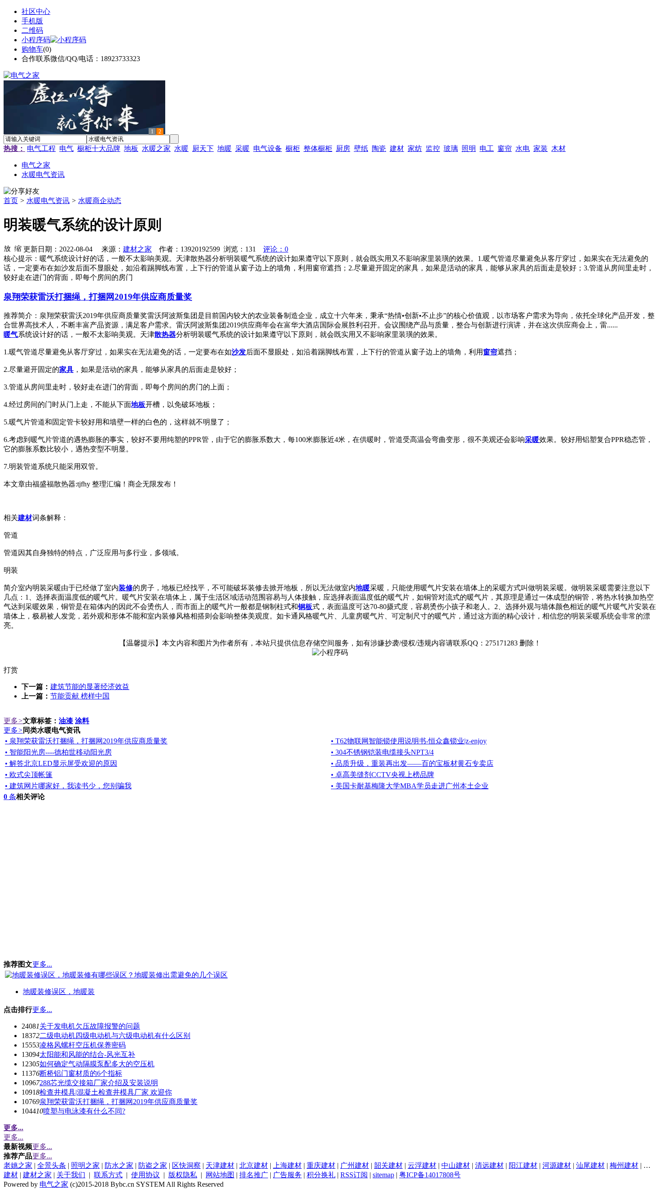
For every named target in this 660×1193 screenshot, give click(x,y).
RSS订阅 (354, 1175)
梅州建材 (624, 1165)
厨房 (343, 148)
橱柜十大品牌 (98, 148)
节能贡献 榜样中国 (80, 696)
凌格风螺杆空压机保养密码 (83, 1045)
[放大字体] (7, 248)
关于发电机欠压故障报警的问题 (90, 1026)
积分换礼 (321, 1175)
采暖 (242, 148)
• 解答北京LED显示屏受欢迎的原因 (61, 763)
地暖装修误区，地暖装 (59, 991)
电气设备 (267, 148)
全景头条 (51, 1165)
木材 (558, 148)
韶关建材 (388, 1165)
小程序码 (36, 40)
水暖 (181, 148)
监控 (433, 148)
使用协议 (145, 1175)
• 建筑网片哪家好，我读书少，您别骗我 (68, 786)
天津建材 (220, 1165)
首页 (11, 200)
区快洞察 (186, 1165)
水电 (522, 148)
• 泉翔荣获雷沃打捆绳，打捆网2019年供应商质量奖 (86, 741)
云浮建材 (422, 1165)
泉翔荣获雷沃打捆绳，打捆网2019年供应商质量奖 (119, 1101)
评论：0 (275, 249)
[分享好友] (22, 191)
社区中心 (36, 11)
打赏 (11, 670)
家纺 (415, 148)
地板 (131, 148)
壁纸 (361, 148)
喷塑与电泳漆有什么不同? (84, 1111)
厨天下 (203, 148)
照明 (469, 148)
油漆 (66, 721)
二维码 (32, 30)
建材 (397, 148)
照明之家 (85, 1165)
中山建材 (455, 1165)
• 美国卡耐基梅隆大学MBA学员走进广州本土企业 (409, 786)
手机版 (32, 21)
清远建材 (489, 1165)
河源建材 (556, 1165)
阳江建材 (523, 1165)
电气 (66, 148)
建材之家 (137, 249)
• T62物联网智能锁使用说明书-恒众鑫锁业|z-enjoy (409, 741)
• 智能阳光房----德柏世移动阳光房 (58, 752)
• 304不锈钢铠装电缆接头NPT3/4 (382, 752)
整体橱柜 (318, 148)
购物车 (32, 49)
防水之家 (119, 1165)
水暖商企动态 (99, 200)
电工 (487, 148)
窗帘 (504, 148)
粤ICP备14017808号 (430, 1175)
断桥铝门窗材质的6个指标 (81, 1073)
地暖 (224, 148)
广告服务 (287, 1175)
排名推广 (253, 1175)
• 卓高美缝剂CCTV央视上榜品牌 (382, 774)
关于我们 (71, 1175)
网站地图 (220, 1175)
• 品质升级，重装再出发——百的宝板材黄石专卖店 (412, 763)
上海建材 (287, 1165)
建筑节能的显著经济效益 (89, 686)
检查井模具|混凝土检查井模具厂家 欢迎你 (106, 1092)
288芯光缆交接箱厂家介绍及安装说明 (99, 1083)
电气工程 (41, 148)
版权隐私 (182, 1175)
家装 (540, 148)
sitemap (383, 1175)
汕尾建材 (590, 1165)
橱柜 (293, 148)
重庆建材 (321, 1165)
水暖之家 (156, 148)
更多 (13, 721)
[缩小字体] (18, 248)
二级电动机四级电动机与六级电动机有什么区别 (115, 1035)
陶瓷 (379, 148)
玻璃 (451, 148)
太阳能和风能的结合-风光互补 (87, 1054)
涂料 (82, 721)
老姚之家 (18, 1165)
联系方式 (108, 1175)
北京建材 (253, 1165)
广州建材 (354, 1165)
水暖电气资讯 (48, 200)
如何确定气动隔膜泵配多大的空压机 (97, 1064)
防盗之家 (152, 1165)
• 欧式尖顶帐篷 (29, 774)
